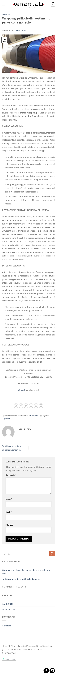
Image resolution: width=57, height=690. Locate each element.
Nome (9, 499)
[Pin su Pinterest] (36, 405)
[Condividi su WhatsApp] (16, 405)
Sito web (9, 525)
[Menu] (3, 4)
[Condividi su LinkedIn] (41, 405)
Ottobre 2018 (8, 609)
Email (9, 512)
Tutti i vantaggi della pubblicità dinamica (21, 578)
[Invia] (52, 553)
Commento (11, 475)
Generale (6, 15)
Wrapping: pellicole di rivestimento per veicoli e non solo (26, 572)
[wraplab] (28, 5)
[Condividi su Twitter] (26, 405)
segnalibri (6, 418)
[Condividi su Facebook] (21, 405)
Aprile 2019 (7, 604)
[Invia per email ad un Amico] (31, 405)
